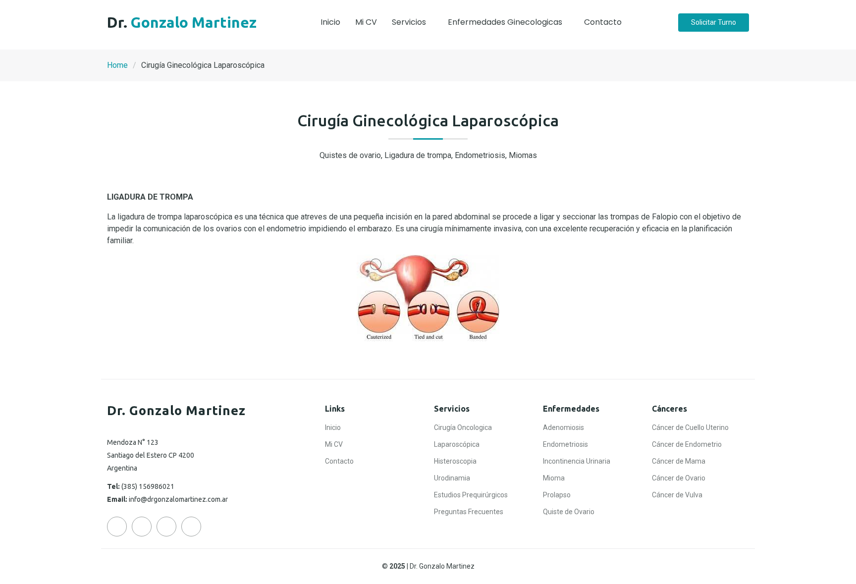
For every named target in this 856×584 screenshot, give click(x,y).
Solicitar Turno (713, 22)
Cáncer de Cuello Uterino (690, 427)
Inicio (330, 22)
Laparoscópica (457, 444)
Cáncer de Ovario (678, 478)
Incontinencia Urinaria (576, 461)
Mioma (554, 478)
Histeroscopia (455, 461)
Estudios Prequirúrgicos (471, 494)
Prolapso (557, 494)
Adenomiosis (563, 427)
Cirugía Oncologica (463, 427)
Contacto (603, 22)
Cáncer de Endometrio (687, 444)
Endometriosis (565, 444)
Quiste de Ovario (568, 511)
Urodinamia (452, 478)
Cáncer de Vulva (677, 494)
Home (117, 65)
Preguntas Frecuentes (468, 511)
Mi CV (366, 22)
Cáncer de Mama (678, 461)
